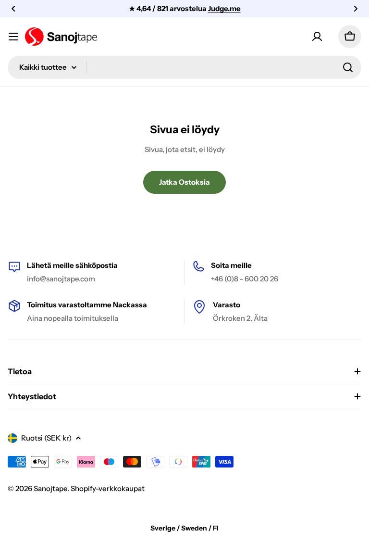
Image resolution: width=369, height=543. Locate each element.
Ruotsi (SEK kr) (46, 437)
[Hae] (348, 67)
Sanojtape (50, 488)
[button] (13, 8)
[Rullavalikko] (13, 36)
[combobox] (184, 67)
